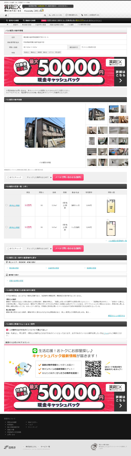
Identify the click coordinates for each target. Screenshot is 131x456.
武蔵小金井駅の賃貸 (16, 281)
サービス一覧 (45, 447)
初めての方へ (32, 422)
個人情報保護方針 (13, 427)
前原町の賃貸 (91, 268)
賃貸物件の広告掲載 (14, 432)
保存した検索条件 (91, 15)
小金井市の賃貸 (53, 268)
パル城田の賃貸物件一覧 (118, 241)
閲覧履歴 (73, 15)
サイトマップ (32, 427)
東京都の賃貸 (14, 268)
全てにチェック (15, 177)
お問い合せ (11, 434)
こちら (105, 333)
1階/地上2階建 (14, 205)
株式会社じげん (31, 447)
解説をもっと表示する (116, 316)
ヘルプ (30, 425)
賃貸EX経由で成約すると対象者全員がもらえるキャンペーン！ (72, 20)
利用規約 (10, 425)
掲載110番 (10, 430)
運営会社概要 (12, 422)
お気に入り (57, 15)
